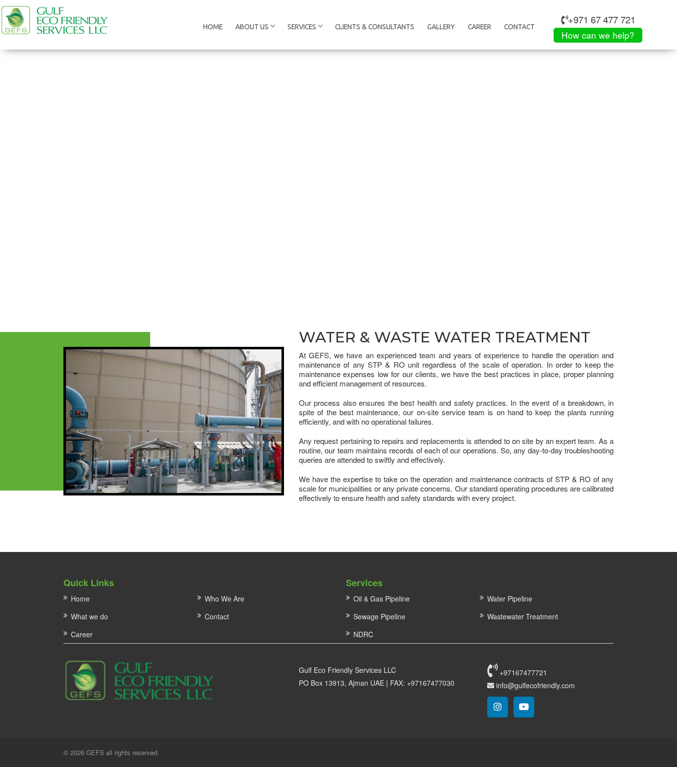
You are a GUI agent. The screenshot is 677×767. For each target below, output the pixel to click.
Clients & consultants (374, 27)
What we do (89, 616)
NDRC (363, 634)
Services (301, 27)
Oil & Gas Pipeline (381, 598)
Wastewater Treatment (522, 616)
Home (213, 27)
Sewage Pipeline (379, 616)
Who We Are (224, 598)
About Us (252, 27)
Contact (519, 27)
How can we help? (598, 35)
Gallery (441, 27)
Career (479, 27)
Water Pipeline (509, 598)
